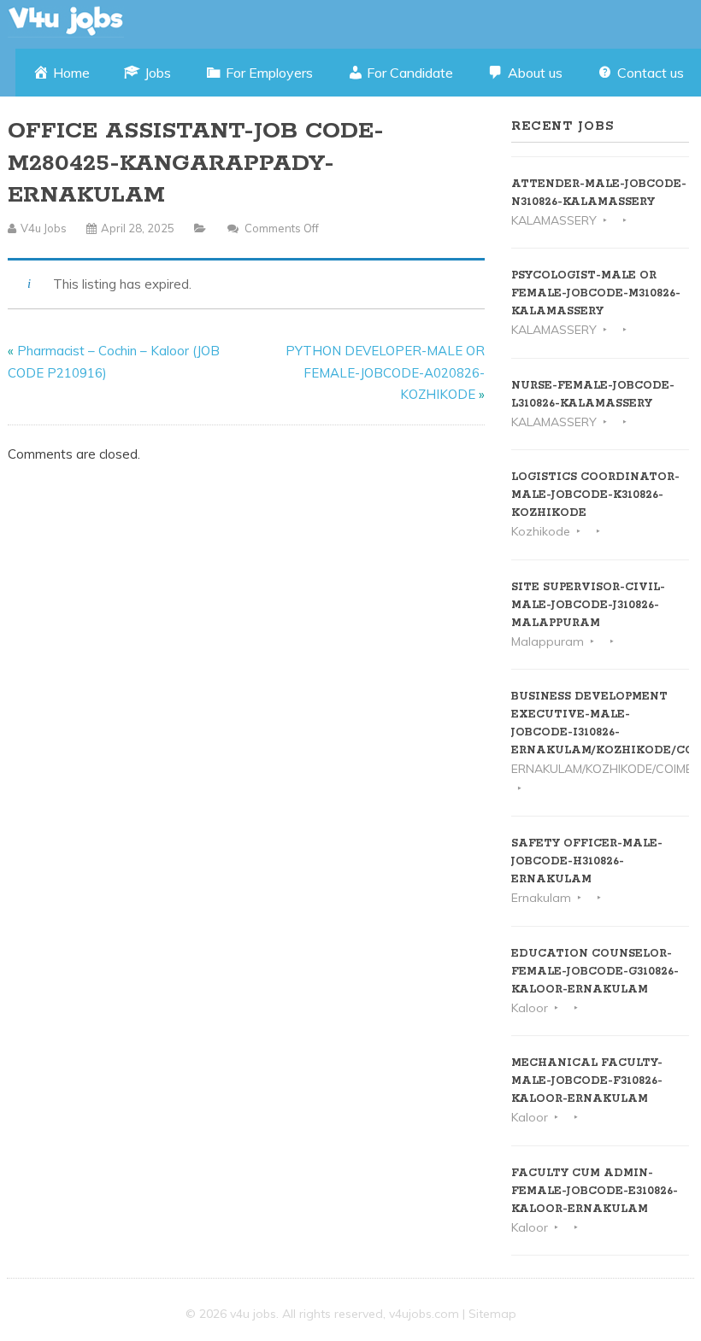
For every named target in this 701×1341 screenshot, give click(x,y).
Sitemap (492, 1313)
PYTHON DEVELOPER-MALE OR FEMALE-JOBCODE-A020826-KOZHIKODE (385, 372)
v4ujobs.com (424, 1313)
